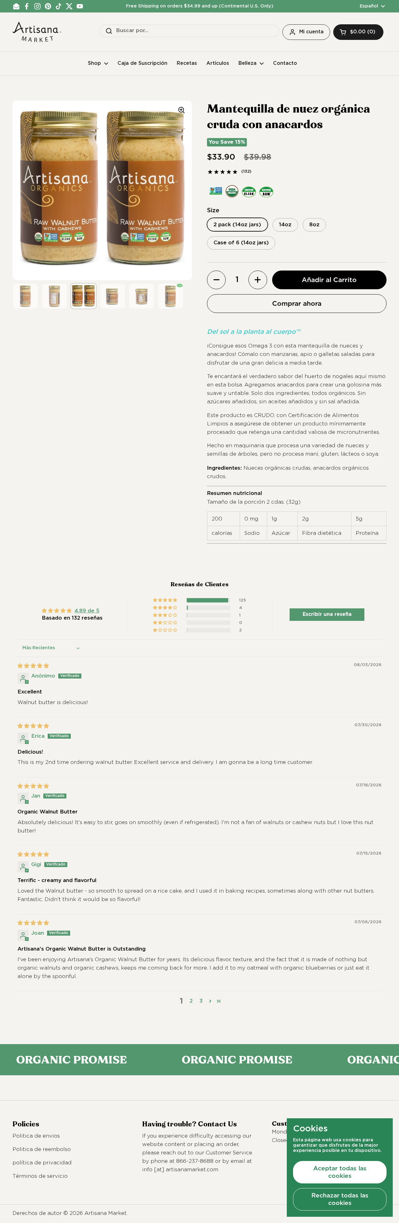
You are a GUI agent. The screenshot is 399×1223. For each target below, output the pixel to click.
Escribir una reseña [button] (327, 614)
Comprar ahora (296, 303)
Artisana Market (105, 1213)
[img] (33, 666)
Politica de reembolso (41, 1149)
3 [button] (201, 1001)
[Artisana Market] (36, 32)
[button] (358, 32)
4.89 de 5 (87, 611)
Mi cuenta (311, 32)
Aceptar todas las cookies (340, 1172)
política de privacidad (42, 1163)
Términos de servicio (40, 1176)
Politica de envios (36, 1136)
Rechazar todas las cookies (339, 1199)
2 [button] (191, 1001)
